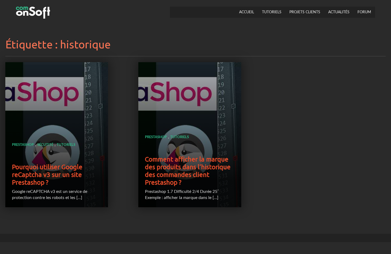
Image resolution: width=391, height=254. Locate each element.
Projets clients (304, 12)
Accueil (246, 12)
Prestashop (23, 145)
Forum (364, 12)
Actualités (339, 12)
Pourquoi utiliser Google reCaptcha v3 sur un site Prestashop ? (47, 174)
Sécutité (45, 145)
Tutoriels (271, 12)
